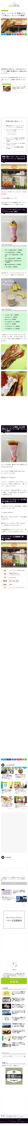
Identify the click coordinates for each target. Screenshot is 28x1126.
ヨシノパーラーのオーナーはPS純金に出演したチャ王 (15, 144)
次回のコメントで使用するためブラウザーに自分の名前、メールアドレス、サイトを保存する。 (13, 879)
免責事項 (19, 1119)
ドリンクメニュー (13, 133)
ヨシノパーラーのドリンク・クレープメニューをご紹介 (15, 130)
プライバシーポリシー (11, 1119)
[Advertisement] (14, 52)
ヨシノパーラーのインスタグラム (16, 587)
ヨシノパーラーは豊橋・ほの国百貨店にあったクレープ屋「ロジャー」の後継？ (15, 139)
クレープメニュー (13, 134)
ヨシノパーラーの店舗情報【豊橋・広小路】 (15, 147)
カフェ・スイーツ (5, 10)
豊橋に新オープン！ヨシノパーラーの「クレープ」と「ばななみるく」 (15, 126)
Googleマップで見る (15, 574)
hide (20, 121)
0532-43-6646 (12, 577)
